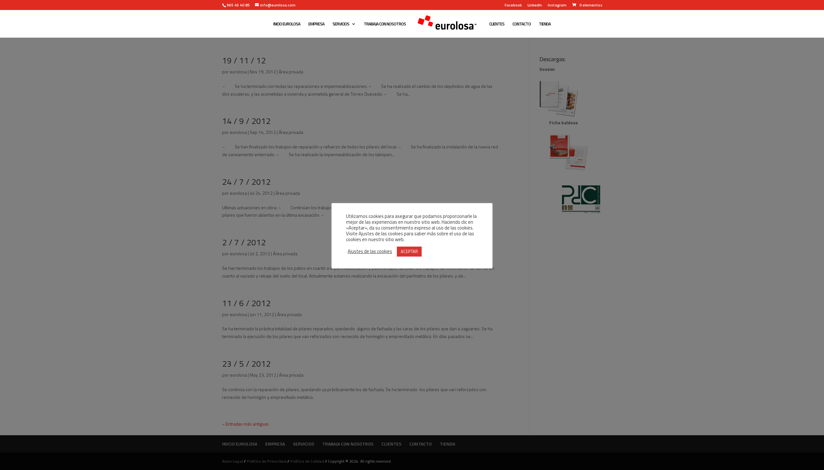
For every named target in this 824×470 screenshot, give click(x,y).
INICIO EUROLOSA (286, 24)
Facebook (513, 5)
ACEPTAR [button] (409, 251)
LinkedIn (535, 5)
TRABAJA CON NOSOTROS (385, 24)
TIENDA (545, 24)
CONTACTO (521, 24)
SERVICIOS (340, 24)
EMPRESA (316, 24)
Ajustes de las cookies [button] (370, 251)
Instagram (557, 5)
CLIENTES (496, 24)
